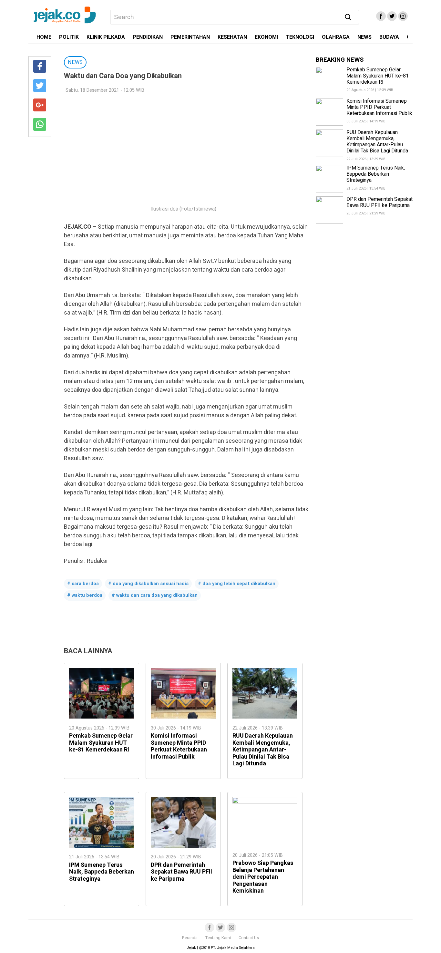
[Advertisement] (183, 145)
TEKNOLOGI (300, 37)
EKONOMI (266, 37)
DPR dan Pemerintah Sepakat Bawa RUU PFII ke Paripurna (181, 872)
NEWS (364, 37)
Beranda (190, 938)
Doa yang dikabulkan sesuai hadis (151, 583)
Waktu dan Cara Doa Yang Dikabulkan (157, 595)
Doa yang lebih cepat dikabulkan (238, 583)
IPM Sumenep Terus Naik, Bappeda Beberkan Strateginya (101, 872)
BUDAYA (389, 37)
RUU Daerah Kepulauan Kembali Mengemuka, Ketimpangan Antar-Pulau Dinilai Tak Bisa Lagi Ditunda (262, 749)
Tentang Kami (218, 938)
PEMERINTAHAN (190, 37)
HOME (43, 37)
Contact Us (249, 938)
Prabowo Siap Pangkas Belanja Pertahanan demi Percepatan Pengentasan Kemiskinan (262, 877)
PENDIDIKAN (148, 37)
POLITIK (69, 37)
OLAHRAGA (336, 37)
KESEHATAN (232, 37)
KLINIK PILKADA (106, 37)
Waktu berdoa (87, 595)
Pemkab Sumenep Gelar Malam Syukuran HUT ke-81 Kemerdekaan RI (101, 742)
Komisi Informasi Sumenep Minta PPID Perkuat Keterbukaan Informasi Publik (179, 746)
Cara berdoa (85, 583)
